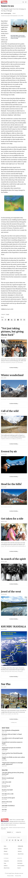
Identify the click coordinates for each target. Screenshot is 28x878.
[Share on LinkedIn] (11, 319)
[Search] (23, 2)
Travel (14, 13)
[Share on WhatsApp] (15, 319)
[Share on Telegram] (18, 319)
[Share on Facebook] (5, 319)
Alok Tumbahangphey (6, 13)
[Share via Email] (24, 319)
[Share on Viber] (21, 319)
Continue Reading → (14, 367)
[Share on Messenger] (8, 319)
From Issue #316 (14, 15)
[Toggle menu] (26, 2)
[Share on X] (2, 319)
